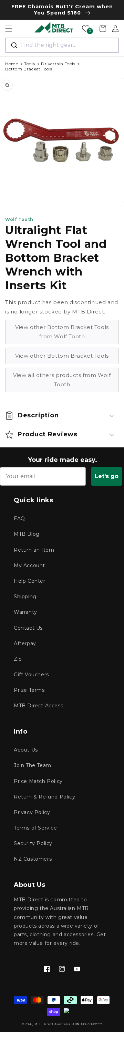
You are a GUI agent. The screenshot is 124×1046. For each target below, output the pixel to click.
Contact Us (28, 628)
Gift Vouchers (31, 674)
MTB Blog (27, 534)
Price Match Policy (38, 781)
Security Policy (33, 843)
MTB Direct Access (38, 706)
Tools (29, 63)
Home (11, 63)
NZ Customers (33, 859)
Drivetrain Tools (58, 63)
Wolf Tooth (19, 219)
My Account (29, 565)
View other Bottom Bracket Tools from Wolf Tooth (62, 332)
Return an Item (34, 550)
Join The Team (32, 765)
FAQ (19, 518)
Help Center (29, 581)
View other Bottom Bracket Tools (62, 355)
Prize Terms (29, 690)
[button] (8, 28)
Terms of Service (35, 828)
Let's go (106, 476)
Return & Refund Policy (44, 797)
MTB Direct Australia (52, 1024)
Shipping (25, 596)
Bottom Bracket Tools (28, 68)
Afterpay (25, 643)
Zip (18, 659)
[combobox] (62, 45)
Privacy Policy (32, 812)
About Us (26, 750)
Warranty (25, 612)
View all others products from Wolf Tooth (62, 380)
